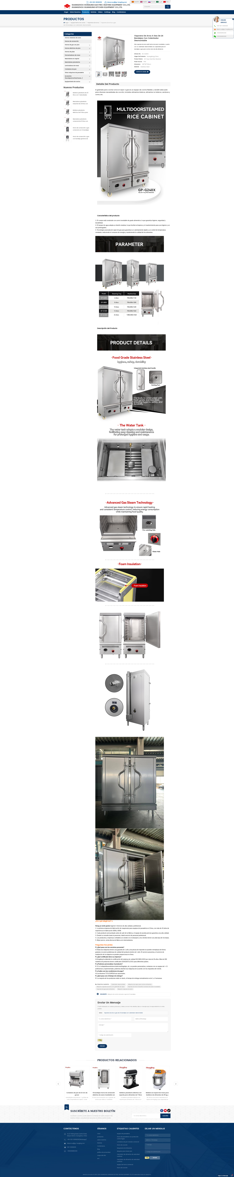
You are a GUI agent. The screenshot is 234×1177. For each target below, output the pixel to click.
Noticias (93, 12)
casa (98, 1134)
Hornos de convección (72, 41)
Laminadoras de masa (72, 66)
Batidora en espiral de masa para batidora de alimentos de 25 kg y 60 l (77, 1094)
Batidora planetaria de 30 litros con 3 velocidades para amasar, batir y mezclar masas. (80, 94)
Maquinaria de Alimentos (124, 1148)
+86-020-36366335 (95, 2)
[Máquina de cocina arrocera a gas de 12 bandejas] (157, 1078)
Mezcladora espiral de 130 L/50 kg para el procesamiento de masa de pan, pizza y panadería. (130, 1094)
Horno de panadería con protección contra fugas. (127, 1138)
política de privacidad (103, 1152)
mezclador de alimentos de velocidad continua (128, 1155)
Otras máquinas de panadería (74, 73)
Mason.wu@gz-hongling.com (117, 2)
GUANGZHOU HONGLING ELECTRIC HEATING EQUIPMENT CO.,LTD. (101, 6)
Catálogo (107, 12)
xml (98, 1159)
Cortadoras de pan (71, 69)
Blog (113, 12)
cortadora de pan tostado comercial (128, 1142)
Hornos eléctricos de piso (72, 48)
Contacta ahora (141, 72)
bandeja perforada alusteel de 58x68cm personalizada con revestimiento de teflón (103, 1094)
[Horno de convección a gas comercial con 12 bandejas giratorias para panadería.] (67, 129)
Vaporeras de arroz (93, 23)
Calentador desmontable (118, 984)
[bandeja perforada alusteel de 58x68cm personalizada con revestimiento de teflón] (103, 1078)
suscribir (165, 1116)
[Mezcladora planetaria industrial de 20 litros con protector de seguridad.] (67, 103)
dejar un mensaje (223, 1176)
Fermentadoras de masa (72, 55)
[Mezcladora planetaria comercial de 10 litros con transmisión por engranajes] (67, 121)
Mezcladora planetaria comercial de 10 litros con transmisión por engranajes (81, 120)
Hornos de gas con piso (72, 45)
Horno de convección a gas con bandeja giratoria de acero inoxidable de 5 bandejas (81, 138)
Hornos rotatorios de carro (73, 38)
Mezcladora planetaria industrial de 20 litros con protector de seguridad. (80, 103)
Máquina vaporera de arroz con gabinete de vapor (111, 987)
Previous (58, 1084)
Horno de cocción (122, 1145)
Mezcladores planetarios (72, 62)
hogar (66, 12)
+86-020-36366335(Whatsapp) (77, 1140)
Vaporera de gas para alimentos (106, 989)
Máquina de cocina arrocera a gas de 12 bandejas (121, 994)
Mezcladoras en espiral (72, 59)
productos (85, 12)
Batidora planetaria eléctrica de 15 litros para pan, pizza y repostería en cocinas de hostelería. (80, 111)
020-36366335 (71, 1147)
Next (176, 1084)
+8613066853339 (72, 1151)
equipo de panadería (123, 1134)
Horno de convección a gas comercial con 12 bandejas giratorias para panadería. (81, 129)
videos (100, 12)
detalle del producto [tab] (107, 84)
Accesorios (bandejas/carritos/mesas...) (74, 77)
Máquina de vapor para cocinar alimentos (139, 984)
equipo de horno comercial (125, 1165)
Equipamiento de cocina (78, 23)
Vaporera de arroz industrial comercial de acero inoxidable (144, 987)
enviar (102, 1046)
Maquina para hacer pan (124, 1151)
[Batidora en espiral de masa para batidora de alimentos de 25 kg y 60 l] (77, 1078)
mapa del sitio (101, 1155)
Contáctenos (121, 12)
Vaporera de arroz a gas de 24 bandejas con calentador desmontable (123, 1013)
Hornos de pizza (70, 52)
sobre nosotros (75, 12)
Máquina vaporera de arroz (125, 989)
